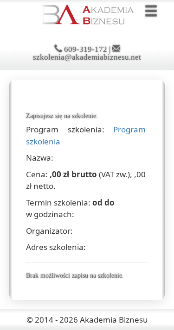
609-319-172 (85, 49)
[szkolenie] (87, 13)
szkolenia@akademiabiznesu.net (87, 57)
